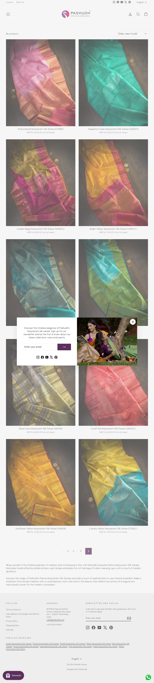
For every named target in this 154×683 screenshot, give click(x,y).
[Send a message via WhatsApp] (148, 677)
